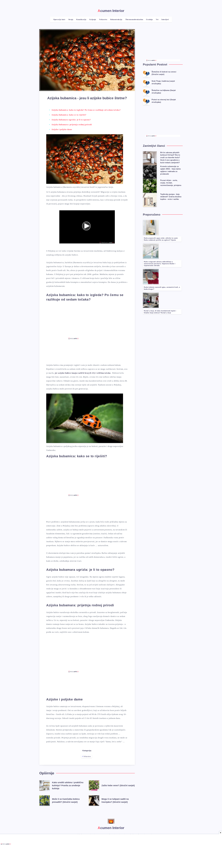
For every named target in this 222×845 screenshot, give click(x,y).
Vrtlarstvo (87, 756)
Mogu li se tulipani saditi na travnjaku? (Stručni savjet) (115, 800)
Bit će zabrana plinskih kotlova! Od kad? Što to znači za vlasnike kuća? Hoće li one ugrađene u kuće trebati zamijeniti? (170, 157)
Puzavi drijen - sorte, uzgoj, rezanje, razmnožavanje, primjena (170, 182)
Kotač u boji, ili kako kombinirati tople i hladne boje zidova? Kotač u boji (160, 312)
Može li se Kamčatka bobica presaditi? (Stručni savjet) (66, 800)
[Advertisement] (87, 321)
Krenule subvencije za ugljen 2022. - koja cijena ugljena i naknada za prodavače (170, 170)
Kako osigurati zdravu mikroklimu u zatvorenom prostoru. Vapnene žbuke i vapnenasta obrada (159, 263)
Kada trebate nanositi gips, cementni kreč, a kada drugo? (162, 288)
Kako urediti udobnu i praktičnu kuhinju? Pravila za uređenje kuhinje (67, 785)
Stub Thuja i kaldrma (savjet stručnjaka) (163, 82)
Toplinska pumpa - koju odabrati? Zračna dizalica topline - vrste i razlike (170, 196)
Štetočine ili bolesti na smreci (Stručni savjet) (164, 73)
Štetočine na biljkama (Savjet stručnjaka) (164, 91)
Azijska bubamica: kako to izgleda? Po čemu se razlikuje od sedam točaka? (86, 110)
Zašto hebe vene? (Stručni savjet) (118, 785)
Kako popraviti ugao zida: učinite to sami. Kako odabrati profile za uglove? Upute (161, 239)
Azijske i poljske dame (61, 129)
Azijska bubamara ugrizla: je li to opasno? (71, 120)
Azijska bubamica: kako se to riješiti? (68, 115)
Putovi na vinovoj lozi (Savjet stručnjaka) (164, 101)
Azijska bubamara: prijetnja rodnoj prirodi (71, 124)
